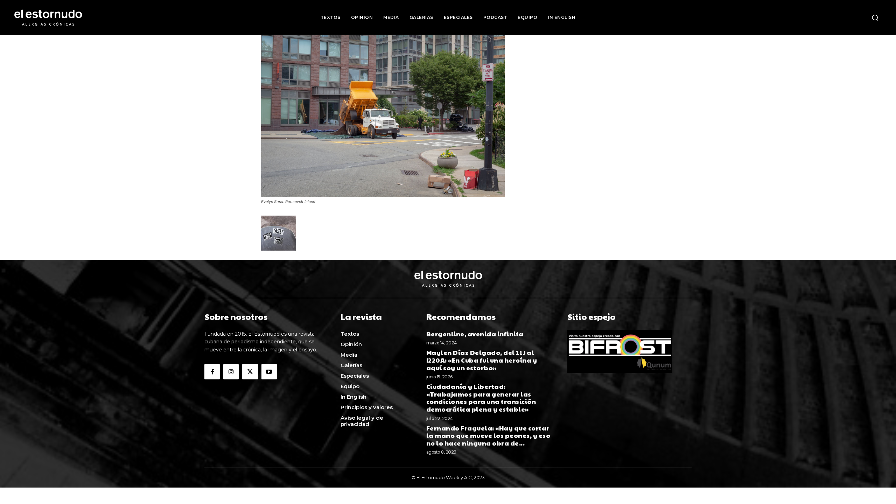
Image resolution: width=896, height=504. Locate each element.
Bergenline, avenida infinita (475, 333)
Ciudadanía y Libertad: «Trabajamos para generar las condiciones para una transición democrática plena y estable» (481, 397)
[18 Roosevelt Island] (383, 195)
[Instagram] (231, 371)
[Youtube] (269, 371)
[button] (875, 17)
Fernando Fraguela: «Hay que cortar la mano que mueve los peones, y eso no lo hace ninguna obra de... (488, 435)
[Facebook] (212, 371)
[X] (250, 371)
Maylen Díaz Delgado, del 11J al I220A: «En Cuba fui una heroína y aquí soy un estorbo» (481, 360)
